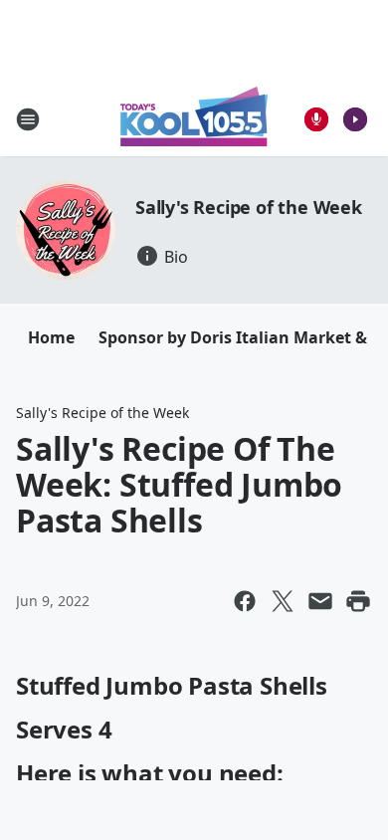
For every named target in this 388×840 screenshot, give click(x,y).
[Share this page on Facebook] (245, 601)
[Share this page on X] (282, 601)
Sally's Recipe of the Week (248, 207)
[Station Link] (194, 119)
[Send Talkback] (316, 119)
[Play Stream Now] (355, 119)
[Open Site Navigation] (28, 119)
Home (51, 337)
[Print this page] (358, 601)
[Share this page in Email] (320, 601)
